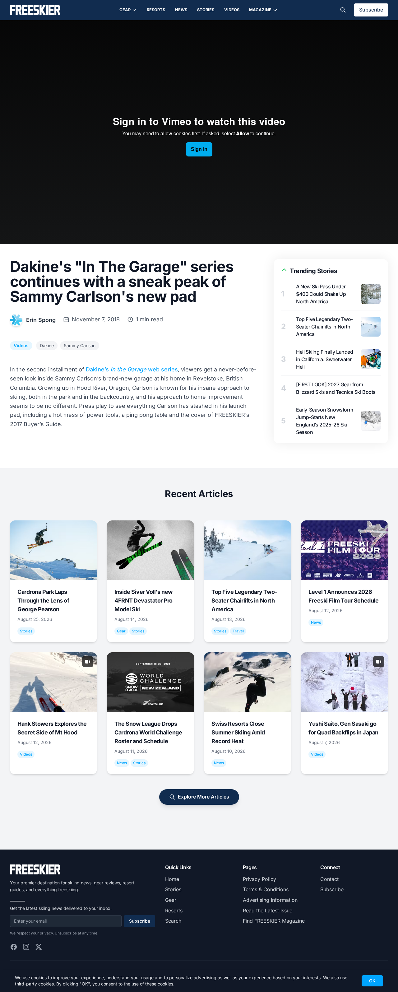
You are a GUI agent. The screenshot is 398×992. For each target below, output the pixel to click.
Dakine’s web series (132, 369)
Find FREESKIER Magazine (274, 921)
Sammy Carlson (79, 345)
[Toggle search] (343, 10)
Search (173, 921)
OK (372, 980)
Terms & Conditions (266, 889)
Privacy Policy (259, 879)
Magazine (260, 9)
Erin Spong (41, 320)
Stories (205, 9)
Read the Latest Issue (267, 910)
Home (172, 879)
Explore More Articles (203, 797)
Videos (231, 9)
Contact (329, 879)
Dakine (47, 345)
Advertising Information (270, 900)
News (181, 9)
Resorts (156, 9)
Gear (125, 9)
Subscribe (371, 10)
